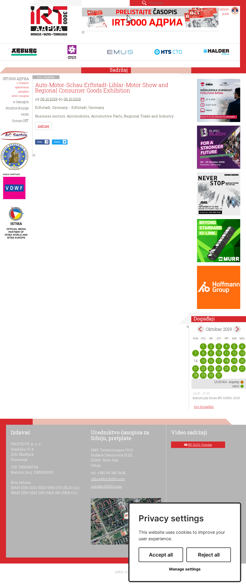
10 (219, 353)
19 (234, 361)
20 (242, 361)
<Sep (200, 329)
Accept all (161, 555)
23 (211, 369)
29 (203, 375)
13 (242, 353)
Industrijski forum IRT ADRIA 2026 (216, 398)
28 (195, 375)
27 (242, 369)
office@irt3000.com (108, 479)
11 (226, 353)
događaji (49, 77)
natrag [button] (43, 126)
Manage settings (185, 569)
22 (203, 369)
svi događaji (204, 406)
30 (211, 375)
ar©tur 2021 (123, 572)
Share (39, 141)
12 (234, 353)
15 (203, 361)
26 (234, 369)
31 (219, 375)
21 (195, 369)
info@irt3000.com (106, 486)
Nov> (237, 329)
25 (226, 369)
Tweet (57, 141)
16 (211, 361)
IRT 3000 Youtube (200, 444)
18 (226, 361)
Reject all (209, 555)
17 (219, 361)
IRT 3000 (50, 23)
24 (219, 369)
